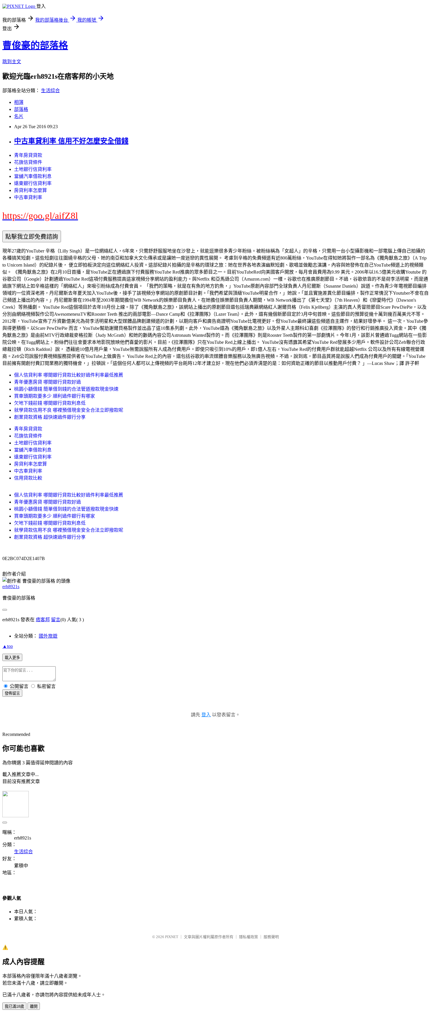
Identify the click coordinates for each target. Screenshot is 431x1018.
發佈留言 (12, 693)
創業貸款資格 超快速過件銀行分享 (50, 417)
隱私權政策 (248, 937)
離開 (34, 1006)
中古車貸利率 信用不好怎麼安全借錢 (71, 141)
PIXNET (171, 937)
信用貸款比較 (28, 477)
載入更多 (12, 657)
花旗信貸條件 (28, 162)
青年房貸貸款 (28, 155)
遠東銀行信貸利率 (33, 183)
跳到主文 (11, 61)
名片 (18, 116)
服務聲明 (271, 937)
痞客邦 (43, 619)
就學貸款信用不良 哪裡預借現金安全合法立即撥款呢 (68, 410)
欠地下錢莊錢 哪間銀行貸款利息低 (50, 403)
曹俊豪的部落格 (35, 45)
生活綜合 (50, 90)
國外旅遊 (48, 636)
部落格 (21, 109)
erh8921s (10, 586)
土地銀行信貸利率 (33, 169)
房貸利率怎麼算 (30, 190)
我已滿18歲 (14, 1006)
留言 (55, 619)
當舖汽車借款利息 (33, 176)
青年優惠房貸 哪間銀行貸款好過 (47, 382)
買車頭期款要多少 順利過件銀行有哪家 (54, 396)
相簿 (18, 102)
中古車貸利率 (28, 197)
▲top (7, 646)
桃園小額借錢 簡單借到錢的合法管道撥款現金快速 (66, 389)
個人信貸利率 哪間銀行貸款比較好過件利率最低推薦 (68, 374)
